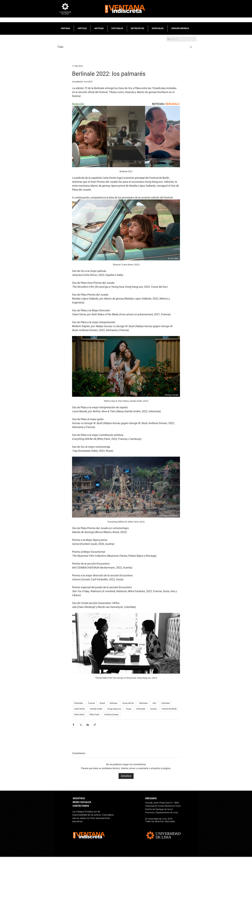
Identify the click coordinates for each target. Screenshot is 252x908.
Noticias (113, 703)
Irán (154, 703)
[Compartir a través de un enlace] (94, 724)
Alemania (143, 703)
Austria (153, 709)
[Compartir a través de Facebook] (73, 724)
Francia (91, 703)
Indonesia (140, 709)
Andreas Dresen (111, 714)
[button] (190, 47)
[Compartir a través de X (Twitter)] (80, 724)
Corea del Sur (128, 703)
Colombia (165, 703)
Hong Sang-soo (114, 709)
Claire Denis (79, 714)
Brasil (102, 703)
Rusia (128, 709)
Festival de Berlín (169, 709)
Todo (60, 46)
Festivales (78, 703)
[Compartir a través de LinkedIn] (87, 724)
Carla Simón (79, 709)
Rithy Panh (94, 714)
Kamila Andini (96, 709)
